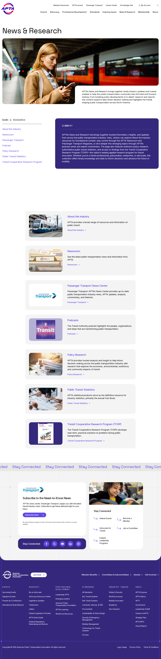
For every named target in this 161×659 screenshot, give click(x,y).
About (155, 12)
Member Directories (61, 5)
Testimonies (33, 605)
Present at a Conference (12, 601)
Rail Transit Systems (90, 601)
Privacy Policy (135, 647)
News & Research (127, 12)
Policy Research (10, 151)
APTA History (141, 597)
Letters (31, 609)
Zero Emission (114, 609)
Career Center (111, 5)
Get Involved (150, 575)
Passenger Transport (94, 5)
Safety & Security (115, 592)
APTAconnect (77, 5)
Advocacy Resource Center (40, 597)
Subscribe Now (32, 515)
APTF (138, 601)
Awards (137, 575)
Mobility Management (90, 624)
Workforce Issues (116, 597)
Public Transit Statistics (14, 156)
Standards (94, 12)
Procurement (87, 609)
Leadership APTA (62, 595)
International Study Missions (13, 605)
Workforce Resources (64, 614)
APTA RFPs (140, 622)
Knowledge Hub (126, 5)
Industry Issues (109, 12)
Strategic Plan (141, 618)
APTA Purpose (141, 592)
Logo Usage (122, 647)
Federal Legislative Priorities (40, 613)
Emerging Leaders (63, 599)
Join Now (37, 575)
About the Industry (11, 129)
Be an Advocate (35, 592)
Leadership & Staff (143, 609)
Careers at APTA (142, 613)
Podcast (6, 145)
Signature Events (8, 597)
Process (85, 635)
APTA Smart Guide (36, 618)
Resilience (113, 605)
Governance (140, 605)
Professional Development (74, 12)
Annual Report (141, 626)
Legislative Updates (36, 601)
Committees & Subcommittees (115, 575)
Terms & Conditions (151, 647)
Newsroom (8, 134)
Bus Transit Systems (90, 597)
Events (44, 12)
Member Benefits (89, 575)
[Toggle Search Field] (158, 5)
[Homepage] (7, 8)
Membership (144, 12)
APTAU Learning (62, 610)
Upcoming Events (9, 592)
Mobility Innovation (116, 601)
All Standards (87, 592)
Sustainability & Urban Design (93, 613)
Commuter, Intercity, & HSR (92, 605)
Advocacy (54, 12)
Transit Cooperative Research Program (22, 162)
